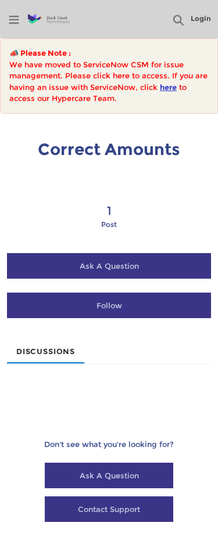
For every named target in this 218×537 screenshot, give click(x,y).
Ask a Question (109, 266)
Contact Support (109, 509)
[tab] (45, 347)
